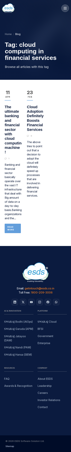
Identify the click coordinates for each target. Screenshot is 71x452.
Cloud (47, 322)
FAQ (6, 378)
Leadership (45, 386)
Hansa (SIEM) (18, 355)
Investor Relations (49, 400)
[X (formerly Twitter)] (23, 302)
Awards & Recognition (18, 386)
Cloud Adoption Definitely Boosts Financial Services (35, 118)
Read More (10, 228)
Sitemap (10, 446)
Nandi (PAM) (17, 347)
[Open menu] (65, 8)
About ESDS (45, 378)
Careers (43, 393)
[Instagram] (39, 302)
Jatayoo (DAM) (15, 338)
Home (8, 34)
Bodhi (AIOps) (18, 322)
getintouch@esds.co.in (39, 288)
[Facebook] (48, 302)
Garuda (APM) (18, 329)
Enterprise (44, 343)
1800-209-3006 (42, 292)
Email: (20, 288)
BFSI (40, 329)
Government (45, 336)
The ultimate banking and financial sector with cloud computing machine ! (14, 129)
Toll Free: (24, 292)
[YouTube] (31, 302)
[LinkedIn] (15, 302)
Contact (43, 407)
